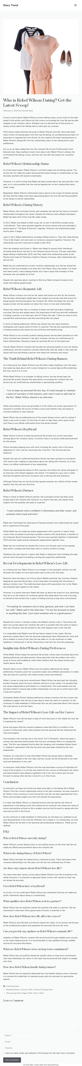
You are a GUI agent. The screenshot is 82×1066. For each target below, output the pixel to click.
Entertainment (12, 986)
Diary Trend (10, 5)
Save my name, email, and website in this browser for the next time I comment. (40, 1053)
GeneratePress (53, 1065)
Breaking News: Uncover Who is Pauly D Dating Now (29, 989)
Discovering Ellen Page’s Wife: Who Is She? (25, 993)
